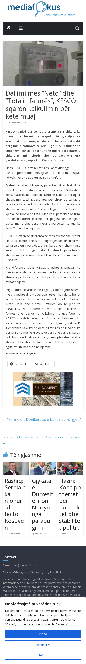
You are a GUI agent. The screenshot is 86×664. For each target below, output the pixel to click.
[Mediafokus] (9, 28)
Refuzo (43, 655)
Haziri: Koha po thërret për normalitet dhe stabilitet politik (70, 504)
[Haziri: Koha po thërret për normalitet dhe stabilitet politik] (70, 464)
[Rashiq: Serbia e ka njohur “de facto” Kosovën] (16, 464)
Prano (43, 634)
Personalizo (43, 645)
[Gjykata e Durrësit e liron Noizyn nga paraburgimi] (43, 464)
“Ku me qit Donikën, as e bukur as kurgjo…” (42, 419)
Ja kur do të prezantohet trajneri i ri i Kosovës (42, 440)
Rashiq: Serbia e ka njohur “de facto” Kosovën (15, 504)
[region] (43, 630)
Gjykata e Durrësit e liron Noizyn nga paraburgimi (42, 504)
